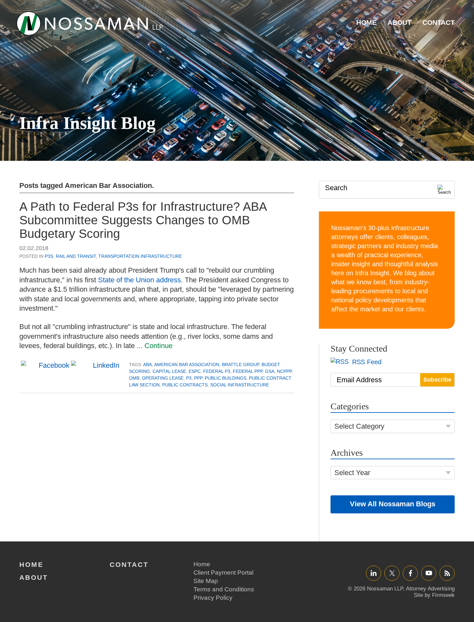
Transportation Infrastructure (140, 256)
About (399, 22)
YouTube (428, 573)
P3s (49, 256)
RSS (447, 573)
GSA (269, 371)
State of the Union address (139, 280)
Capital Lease (169, 371)
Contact (438, 22)
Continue (158, 346)
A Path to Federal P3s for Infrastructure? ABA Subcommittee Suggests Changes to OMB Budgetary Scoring (142, 220)
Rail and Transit (76, 256)
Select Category (359, 426)
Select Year (352, 473)
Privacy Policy (212, 597)
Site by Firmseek (434, 595)
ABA (147, 364)
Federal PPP (247, 371)
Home (366, 22)
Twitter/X (392, 573)
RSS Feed (365, 361)
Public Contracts (185, 384)
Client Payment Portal (223, 572)
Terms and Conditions (223, 589)
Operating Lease (162, 378)
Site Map (205, 581)
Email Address (359, 380)
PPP (198, 378)
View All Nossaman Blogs (392, 504)
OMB (134, 378)
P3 (189, 378)
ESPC (195, 371)
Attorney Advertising (430, 589)
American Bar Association (186, 364)
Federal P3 (216, 371)
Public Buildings (225, 378)
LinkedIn (373, 573)
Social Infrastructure (239, 384)
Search (336, 188)
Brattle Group (240, 364)
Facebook (410, 573)
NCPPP (284, 371)
